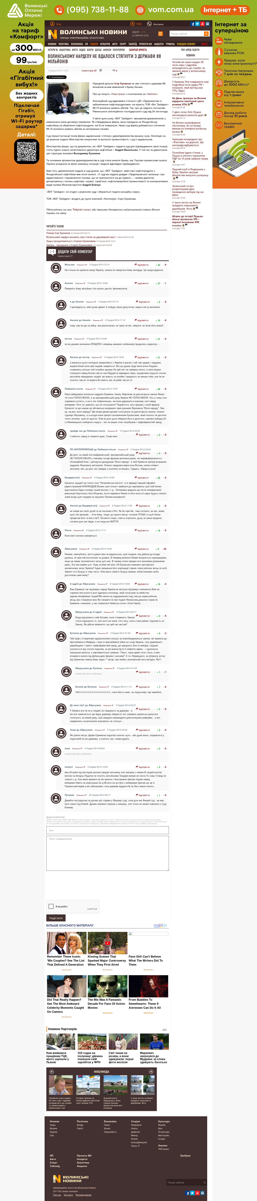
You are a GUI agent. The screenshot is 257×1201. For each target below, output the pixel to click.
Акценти (158, 44)
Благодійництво (139, 1142)
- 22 (164, 548)
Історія (161, 1138)
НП (86, 44)
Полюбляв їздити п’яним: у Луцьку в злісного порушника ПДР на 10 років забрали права (190, 155)
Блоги (90, 50)
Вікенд (134, 1135)
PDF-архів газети (190, 50)
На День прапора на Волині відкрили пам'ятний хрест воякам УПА (87, 1100)
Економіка (77, 44)
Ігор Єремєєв (123, 83)
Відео (82, 50)
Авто (114, 44)
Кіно (160, 1128)
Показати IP (82, 265)
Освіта (134, 1128)
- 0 (165, 264)
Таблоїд (132, 44)
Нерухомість (110, 1131)
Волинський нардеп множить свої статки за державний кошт (80, 237)
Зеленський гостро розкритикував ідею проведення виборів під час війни (188, 190)
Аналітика (64, 50)
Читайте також (55, 226)
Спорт (123, 44)
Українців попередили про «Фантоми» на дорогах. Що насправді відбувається (188, 142)
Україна (53, 1131)
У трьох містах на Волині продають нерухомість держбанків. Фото (186, 205)
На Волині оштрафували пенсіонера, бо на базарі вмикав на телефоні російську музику (189, 127)
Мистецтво (163, 1135)
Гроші (107, 1124)
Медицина (136, 1124)
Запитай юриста (138, 50)
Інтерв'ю (53, 50)
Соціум (135, 1121)
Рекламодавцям (83, 1194)
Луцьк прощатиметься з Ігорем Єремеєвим (71, 241)
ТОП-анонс (163, 1148)
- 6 (165, 615)
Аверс (204, 44)
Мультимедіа (101, 1072)
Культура (105, 44)
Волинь (53, 1128)
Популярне (119, 50)
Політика (64, 44)
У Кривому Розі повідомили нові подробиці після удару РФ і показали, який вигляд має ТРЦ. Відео (190, 86)
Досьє (98, 50)
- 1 (165, 283)
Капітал (152, 94)
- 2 (165, 633)
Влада (80, 1124)
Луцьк (52, 1124)
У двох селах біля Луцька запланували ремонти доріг (188, 113)
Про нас (57, 1194)
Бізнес (107, 1128)
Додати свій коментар (75, 251)
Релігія (134, 1138)
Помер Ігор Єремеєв (58, 233)
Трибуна (170, 44)
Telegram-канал (81, 209)
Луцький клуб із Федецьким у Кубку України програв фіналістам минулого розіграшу (190, 172)
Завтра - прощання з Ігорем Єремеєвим (69, 245)
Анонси (107, 50)
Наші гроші (118, 94)
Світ (52, 1135)
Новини (52, 44)
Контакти (68, 1194)
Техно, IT (135, 1145)
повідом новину (186, 44)
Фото (75, 50)
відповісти (143, 264)
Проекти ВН (145, 44)
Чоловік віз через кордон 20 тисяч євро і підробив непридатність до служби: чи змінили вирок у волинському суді (189, 68)
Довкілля (135, 1131)
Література (163, 1131)
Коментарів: (89, 70)
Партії (80, 1128)
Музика (161, 1124)
